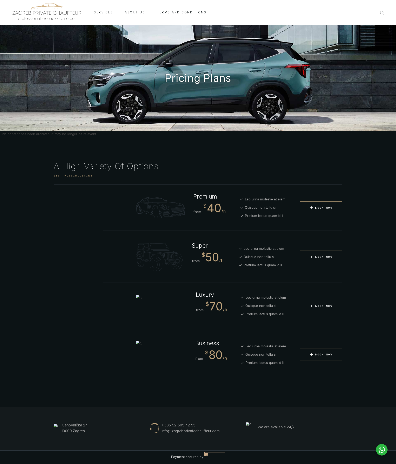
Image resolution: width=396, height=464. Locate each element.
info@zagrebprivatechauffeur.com (190, 431)
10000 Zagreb (73, 431)
